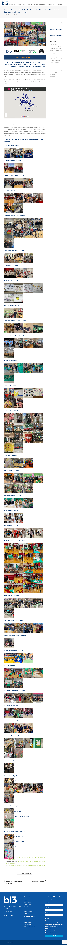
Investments (19, 14)
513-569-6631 (9, 910)
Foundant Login (28, 920)
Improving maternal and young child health (54, 922)
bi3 (6, 14)
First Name (47, 907)
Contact (27, 913)
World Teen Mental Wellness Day (25, 873)
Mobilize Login (28, 922)
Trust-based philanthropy (51, 930)
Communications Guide (30, 926)
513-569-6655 (9, 911)
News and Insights (29, 911)
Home (26, 900)
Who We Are (28, 902)
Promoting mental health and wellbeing (54, 924)
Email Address (48, 902)
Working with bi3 (28, 924)
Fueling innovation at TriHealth (52, 926)
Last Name (47, 912)
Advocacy (48, 928)
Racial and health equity (51, 932)
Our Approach (28, 906)
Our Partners (28, 909)
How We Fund (28, 904)
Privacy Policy (20, 942)
